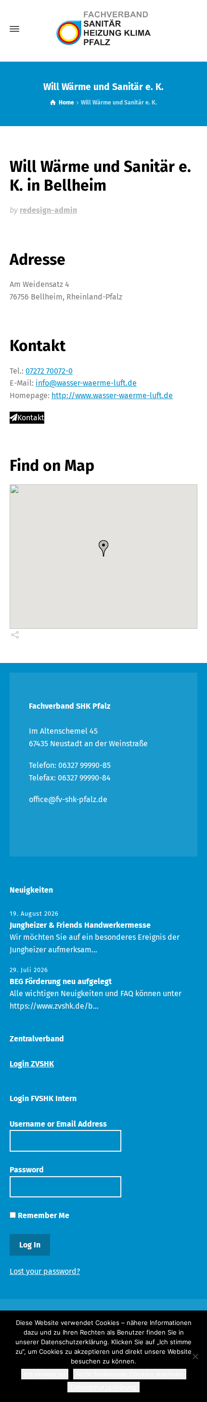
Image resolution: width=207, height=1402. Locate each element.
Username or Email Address (58, 1124)
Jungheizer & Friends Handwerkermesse (80, 925)
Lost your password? (45, 1271)
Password (27, 1169)
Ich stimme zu (44, 1374)
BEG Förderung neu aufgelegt (61, 981)
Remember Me (42, 1215)
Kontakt (30, 417)
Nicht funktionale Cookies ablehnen (129, 1374)
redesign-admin (48, 210)
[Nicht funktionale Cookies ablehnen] (195, 1356)
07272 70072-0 (49, 371)
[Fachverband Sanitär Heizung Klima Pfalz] (103, 29)
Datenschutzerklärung (103, 1387)
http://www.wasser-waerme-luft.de (112, 395)
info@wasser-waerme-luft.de (86, 383)
